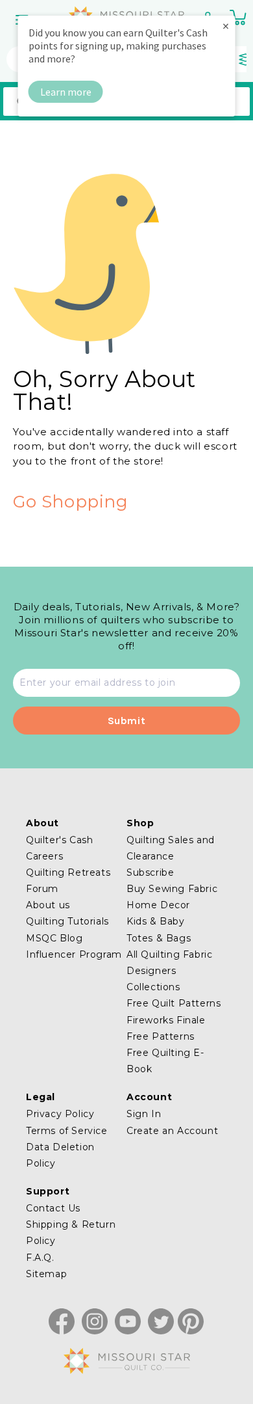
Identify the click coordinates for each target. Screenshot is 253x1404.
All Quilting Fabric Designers (169, 963)
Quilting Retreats (68, 872)
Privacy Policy (60, 1114)
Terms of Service (67, 1131)
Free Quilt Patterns (173, 1003)
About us (48, 905)
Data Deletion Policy (60, 1155)
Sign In (143, 1114)
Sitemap (46, 1274)
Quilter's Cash (59, 840)
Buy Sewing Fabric (171, 889)
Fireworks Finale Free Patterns (166, 1028)
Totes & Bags (158, 938)
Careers (44, 856)
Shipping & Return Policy (70, 1233)
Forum (42, 889)
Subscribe (150, 872)
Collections (153, 987)
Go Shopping (70, 501)
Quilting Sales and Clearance (170, 848)
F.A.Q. (40, 1257)
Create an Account (172, 1131)
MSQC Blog (54, 938)
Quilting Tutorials (67, 921)
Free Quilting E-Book (165, 1061)
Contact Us (53, 1208)
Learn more (65, 91)
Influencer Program (74, 954)
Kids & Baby (155, 921)
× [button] (226, 26)
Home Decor (158, 905)
